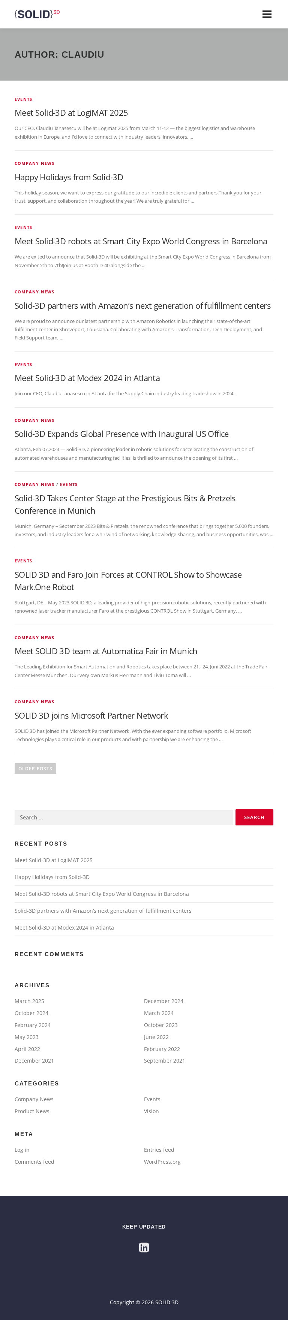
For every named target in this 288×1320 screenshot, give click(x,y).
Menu (266, 13)
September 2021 (164, 1060)
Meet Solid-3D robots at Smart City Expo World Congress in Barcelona (141, 241)
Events (23, 99)
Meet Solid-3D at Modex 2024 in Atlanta (87, 377)
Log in (22, 1149)
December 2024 (163, 1001)
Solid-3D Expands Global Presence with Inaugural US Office (122, 433)
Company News (34, 163)
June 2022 (156, 1036)
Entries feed (159, 1149)
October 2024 (31, 1013)
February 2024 (33, 1024)
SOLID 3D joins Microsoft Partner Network (91, 715)
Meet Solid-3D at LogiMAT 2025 (71, 112)
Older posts (35, 768)
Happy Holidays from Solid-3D (69, 176)
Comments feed (34, 1161)
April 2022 (27, 1048)
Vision (151, 1111)
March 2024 (159, 1013)
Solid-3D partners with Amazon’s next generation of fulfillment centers (143, 305)
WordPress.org (162, 1161)
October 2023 (161, 1024)
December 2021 (34, 1060)
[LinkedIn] (144, 1247)
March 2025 (29, 1001)
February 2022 (162, 1048)
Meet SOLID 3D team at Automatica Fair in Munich (106, 650)
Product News (32, 1111)
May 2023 (27, 1036)
